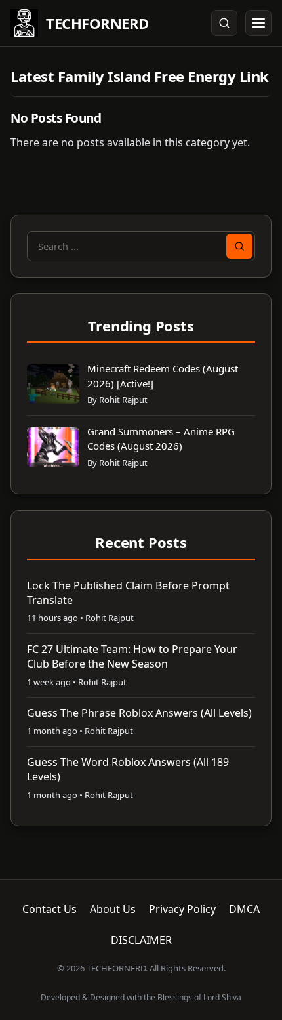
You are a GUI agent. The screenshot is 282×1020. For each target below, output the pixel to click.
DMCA (244, 909)
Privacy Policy (182, 909)
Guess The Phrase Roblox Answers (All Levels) (139, 713)
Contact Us (49, 909)
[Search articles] (224, 23)
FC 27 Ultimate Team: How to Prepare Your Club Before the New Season (132, 656)
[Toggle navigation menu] (258, 23)
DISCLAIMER (141, 940)
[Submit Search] (239, 246)
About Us (113, 909)
